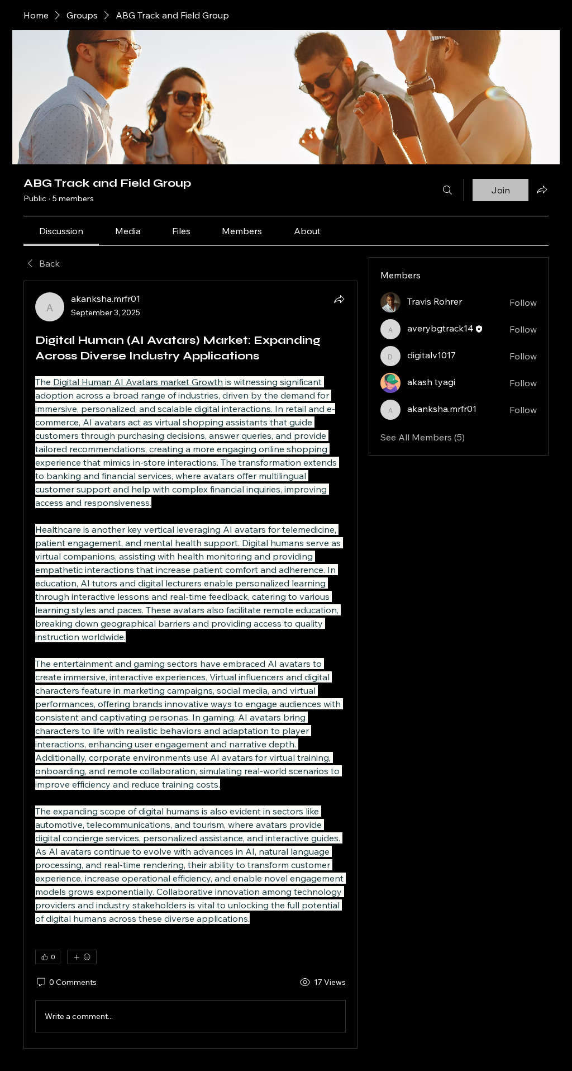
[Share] (339, 299)
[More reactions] (82, 957)
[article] (190, 665)
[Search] (447, 190)
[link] (61, 230)
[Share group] (542, 189)
